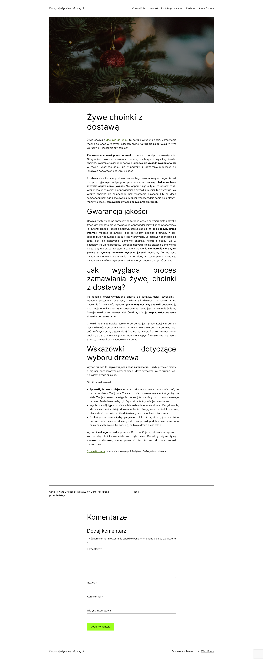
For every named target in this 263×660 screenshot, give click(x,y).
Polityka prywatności (172, 8)
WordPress (207, 651)
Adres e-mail (95, 596)
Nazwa (92, 582)
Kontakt (154, 8)
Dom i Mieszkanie (100, 491)
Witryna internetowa (99, 610)
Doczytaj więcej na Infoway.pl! (67, 8)
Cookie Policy (139, 8)
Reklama (190, 8)
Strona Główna (206, 8)
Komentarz (94, 549)
